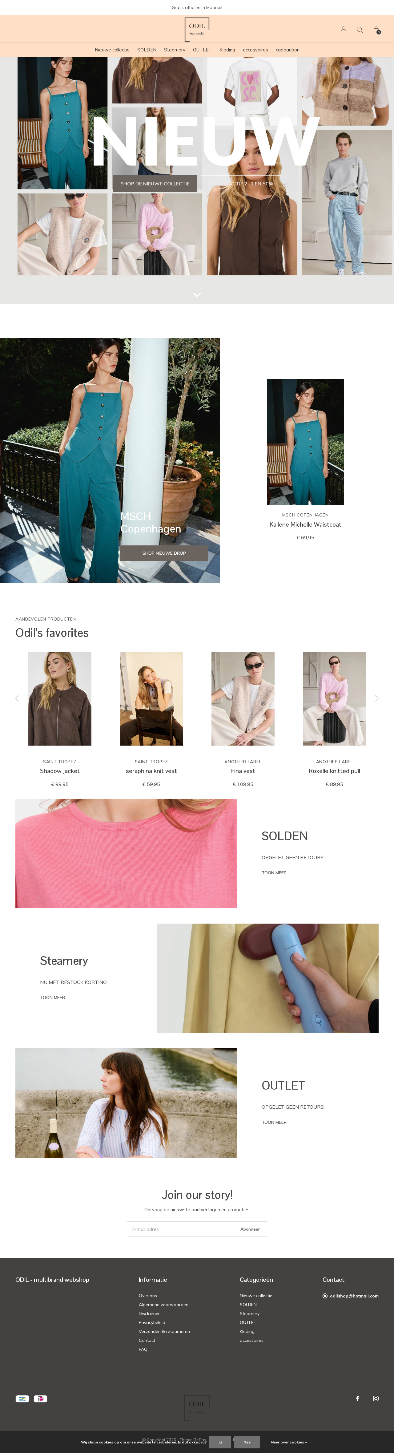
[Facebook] (357, 1398)
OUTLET (202, 50)
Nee (247, 1442)
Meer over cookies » (289, 1442)
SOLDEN (146, 50)
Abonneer (250, 1229)
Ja (220, 1442)
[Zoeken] (360, 29)
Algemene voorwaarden (163, 1304)
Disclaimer (149, 1313)
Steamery (174, 50)
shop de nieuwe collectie (155, 183)
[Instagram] (376, 1398)
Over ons (148, 1295)
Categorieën (256, 1280)
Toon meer (274, 873)
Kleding (227, 50)
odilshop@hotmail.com (354, 1296)
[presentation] (17, 699)
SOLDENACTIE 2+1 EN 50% (241, 183)
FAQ (143, 1349)
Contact (147, 1340)
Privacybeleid (152, 1322)
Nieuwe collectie (112, 50)
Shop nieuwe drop (164, 553)
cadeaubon (288, 50)
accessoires (255, 50)
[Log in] (343, 29)
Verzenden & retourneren (164, 1331)
